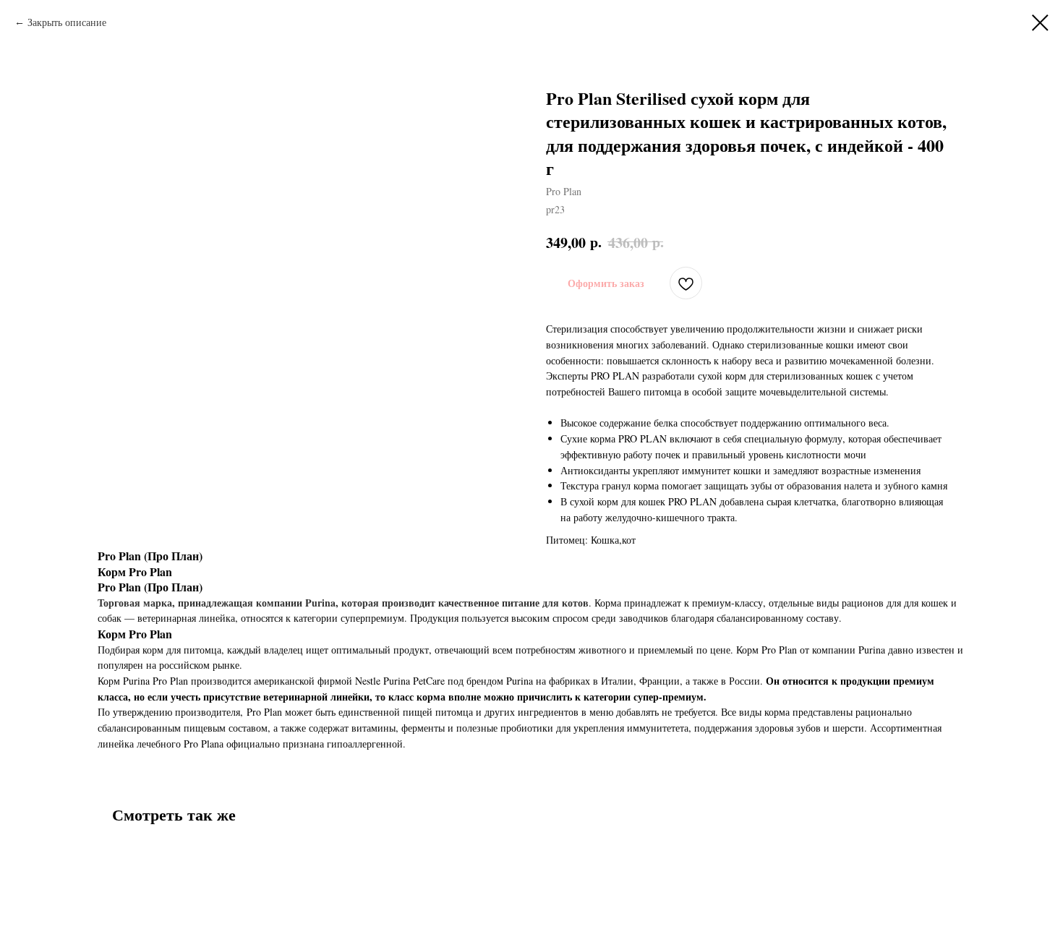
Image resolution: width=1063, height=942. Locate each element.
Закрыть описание (66, 22)
